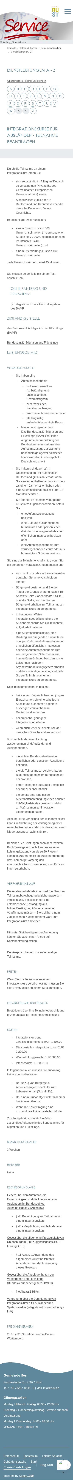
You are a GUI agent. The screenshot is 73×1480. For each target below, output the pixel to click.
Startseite (11, 48)
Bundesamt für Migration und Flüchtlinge (32, 342)
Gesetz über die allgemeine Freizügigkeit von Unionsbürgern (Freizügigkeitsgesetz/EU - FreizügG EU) (35, 1242)
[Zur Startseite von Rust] (54, 11)
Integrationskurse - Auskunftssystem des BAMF (35, 306)
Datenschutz (11, 1455)
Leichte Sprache (52, 1455)
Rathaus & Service (28, 48)
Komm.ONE (26, 1475)
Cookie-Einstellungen (17, 1467)
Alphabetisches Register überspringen (26, 81)
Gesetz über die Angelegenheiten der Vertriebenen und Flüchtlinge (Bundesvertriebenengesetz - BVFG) (30, 1279)
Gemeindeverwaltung (51, 48)
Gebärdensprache (15, 1461)
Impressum (31, 1455)
